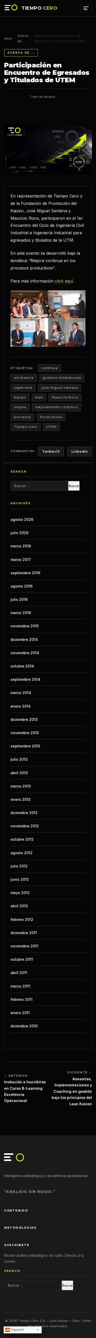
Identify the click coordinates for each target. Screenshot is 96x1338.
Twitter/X (51, 451)
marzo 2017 (20, 559)
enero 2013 (20, 799)
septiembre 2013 (25, 746)
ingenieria (23, 388)
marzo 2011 (20, 986)
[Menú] (86, 8)
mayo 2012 (20, 892)
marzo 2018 (20, 546)
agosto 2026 (21, 519)
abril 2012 (19, 906)
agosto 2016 (21, 586)
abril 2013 (19, 773)
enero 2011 (20, 1013)
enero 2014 (20, 706)
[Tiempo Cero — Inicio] (11, 8)
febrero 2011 (21, 999)
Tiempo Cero (25, 427)
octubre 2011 (21, 959)
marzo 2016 (20, 613)
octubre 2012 (22, 839)
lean (39, 397)
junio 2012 (19, 879)
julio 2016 (19, 599)
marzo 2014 (20, 692)
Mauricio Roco (65, 397)
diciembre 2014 (24, 639)
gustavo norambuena (61, 378)
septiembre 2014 (25, 679)
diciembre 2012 (24, 813)
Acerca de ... (22, 38)
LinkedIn (79, 451)
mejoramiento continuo (56, 407)
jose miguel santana (59, 388)
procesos (22, 417)
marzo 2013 (20, 786)
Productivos (51, 417)
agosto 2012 (21, 853)
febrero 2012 (21, 919)
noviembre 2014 (24, 653)
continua (49, 368)
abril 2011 (18, 972)
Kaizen (20, 397)
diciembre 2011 (23, 933)
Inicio (8, 38)
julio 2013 (19, 759)
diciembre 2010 (24, 1026)
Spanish (17, 1330)
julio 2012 (19, 866)
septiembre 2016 (25, 573)
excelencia (24, 378)
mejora (20, 407)
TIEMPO (39, 8)
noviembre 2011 (24, 946)
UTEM (51, 427)
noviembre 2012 (24, 826)
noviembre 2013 (24, 733)
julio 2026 (19, 533)
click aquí (64, 281)
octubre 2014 (22, 666)
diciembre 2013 (24, 719)
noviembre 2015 (24, 626)
